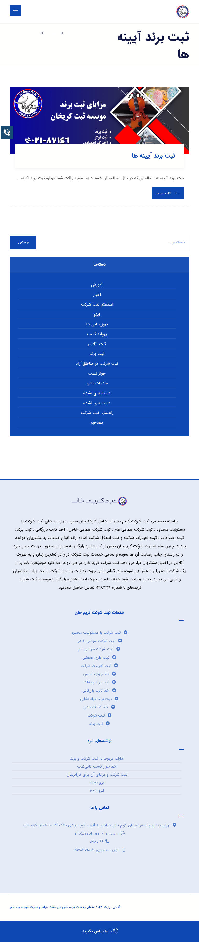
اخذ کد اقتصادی (96, 707)
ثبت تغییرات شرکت (96, 666)
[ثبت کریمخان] (182, 11)
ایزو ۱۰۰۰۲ (97, 790)
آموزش (97, 285)
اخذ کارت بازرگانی (96, 691)
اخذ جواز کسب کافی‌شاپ (97, 766)
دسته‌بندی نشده (96, 393)
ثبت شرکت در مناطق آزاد (97, 363)
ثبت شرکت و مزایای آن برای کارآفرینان (97, 774)
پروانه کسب (97, 334)
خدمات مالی (97, 383)
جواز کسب (97, 373)
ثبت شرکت (96, 715)
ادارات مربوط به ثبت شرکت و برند (97, 758)
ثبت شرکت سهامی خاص (96, 641)
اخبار (97, 294)
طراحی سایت (39, 907)
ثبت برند (97, 353)
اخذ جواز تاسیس (96, 674)
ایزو (97, 314)
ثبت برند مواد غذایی (96, 699)
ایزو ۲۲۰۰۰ (97, 782)
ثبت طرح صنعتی (96, 657)
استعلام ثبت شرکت (97, 304)
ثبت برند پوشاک (96, 682)
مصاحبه (97, 422)
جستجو (23, 242)
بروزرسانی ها (97, 324)
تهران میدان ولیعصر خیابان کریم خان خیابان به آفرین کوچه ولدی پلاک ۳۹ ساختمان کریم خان (96, 825)
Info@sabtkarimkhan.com (96, 833)
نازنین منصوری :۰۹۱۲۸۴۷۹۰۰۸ (97, 850)
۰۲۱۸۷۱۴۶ (96, 842)
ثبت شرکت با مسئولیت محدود (96, 633)
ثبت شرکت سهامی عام (96, 649)
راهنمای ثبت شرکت (97, 413)
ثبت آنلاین (97, 344)
